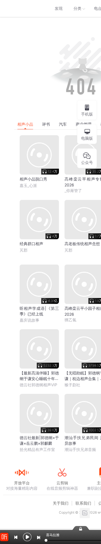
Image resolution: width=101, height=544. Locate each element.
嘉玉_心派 (28, 185)
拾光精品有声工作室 (37, 449)
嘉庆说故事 (29, 320)
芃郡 (23, 250)
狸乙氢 (70, 319)
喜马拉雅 (21, 8)
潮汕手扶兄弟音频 (80, 449)
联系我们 (83, 503)
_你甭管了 (73, 190)
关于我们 (60, 503)
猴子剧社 (72, 384)
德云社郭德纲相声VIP (38, 384)
